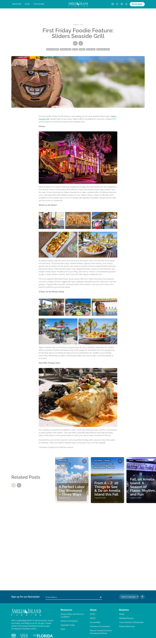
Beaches (107, 460)
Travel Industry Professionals (131, 622)
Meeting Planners (126, 618)
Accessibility (95, 622)
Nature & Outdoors (99, 467)
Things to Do (62, 467)
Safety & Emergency (69, 621)
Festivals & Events (99, 464)
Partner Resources (127, 626)
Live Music (132, 467)
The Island (38, 4)
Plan (27, 4)
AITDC (92, 614)
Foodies (82, 49)
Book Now (137, 4)
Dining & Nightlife (52, 49)
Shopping (111, 467)
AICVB (92, 618)
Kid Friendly (91, 49)
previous (13, 485)
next (19, 485)
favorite (84, 461)
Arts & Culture (98, 460)
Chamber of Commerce (100, 626)
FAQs (63, 629)
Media (121, 614)
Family (75, 49)
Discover (16, 4)
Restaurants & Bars (103, 49)
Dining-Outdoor (66, 49)
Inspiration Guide (68, 625)
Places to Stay (62, 460)
